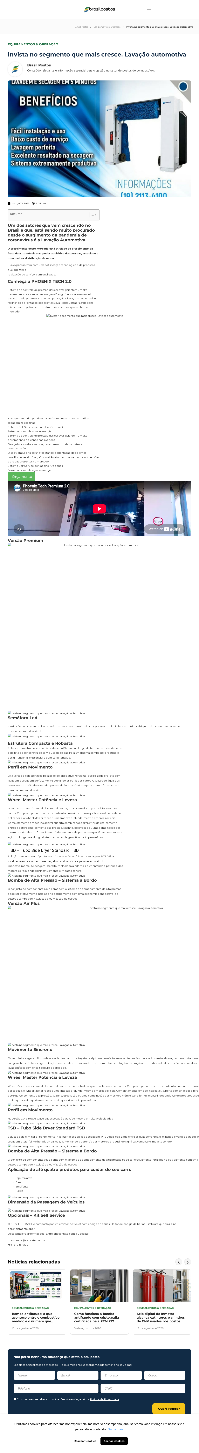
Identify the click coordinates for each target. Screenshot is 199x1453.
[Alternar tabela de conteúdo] (91, 215)
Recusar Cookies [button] (85, 1440)
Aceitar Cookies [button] (114, 1440)
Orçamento (21, 477)
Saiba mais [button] (115, 1429)
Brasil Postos (81, 27)
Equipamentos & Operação (106, 27)
